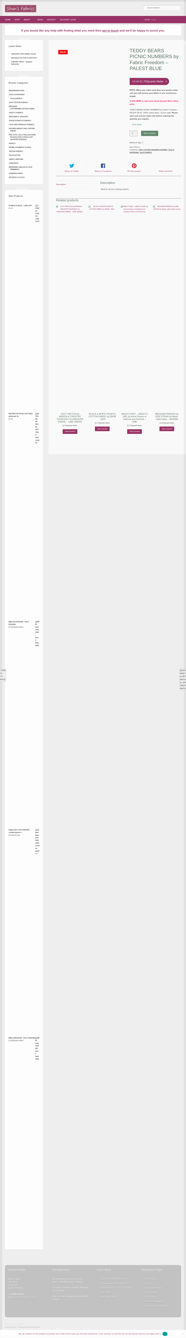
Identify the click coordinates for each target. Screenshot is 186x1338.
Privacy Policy (150, 1297)
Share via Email (165, 171)
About (27, 20)
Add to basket (149, 133)
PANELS (12, 143)
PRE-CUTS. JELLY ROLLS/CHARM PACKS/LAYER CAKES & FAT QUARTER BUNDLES (22, 137)
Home (8, 20)
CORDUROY (14, 163)
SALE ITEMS (105, 1292)
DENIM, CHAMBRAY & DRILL (20, 147)
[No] (182, 1334)
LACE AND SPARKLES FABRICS (21, 125)
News (40, 20)
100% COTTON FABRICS (18, 102)
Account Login (68, 20)
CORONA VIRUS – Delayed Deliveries (116, 1288)
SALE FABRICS (146, 153)
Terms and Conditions (153, 1301)
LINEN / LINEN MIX (16, 159)
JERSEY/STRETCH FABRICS (20, 121)
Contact (51, 20)
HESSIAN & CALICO (17, 177)
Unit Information (151, 1292)
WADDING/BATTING (16, 91)
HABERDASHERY (16, 173)
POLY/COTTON (14, 155)
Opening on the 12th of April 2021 (24, 58)
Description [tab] (61, 184)
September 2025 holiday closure (23, 54)
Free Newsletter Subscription (156, 1306)
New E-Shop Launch (108, 1297)
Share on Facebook (103, 171)
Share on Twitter (72, 171)
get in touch (110, 30)
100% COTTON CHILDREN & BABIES (153, 150)
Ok (165, 1334)
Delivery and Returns (153, 1288)
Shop (17, 20)
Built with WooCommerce (29, 1327)
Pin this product (134, 171)
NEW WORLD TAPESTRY (18, 117)
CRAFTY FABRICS (16, 113)
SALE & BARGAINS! (17, 95)
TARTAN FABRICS (16, 151)
